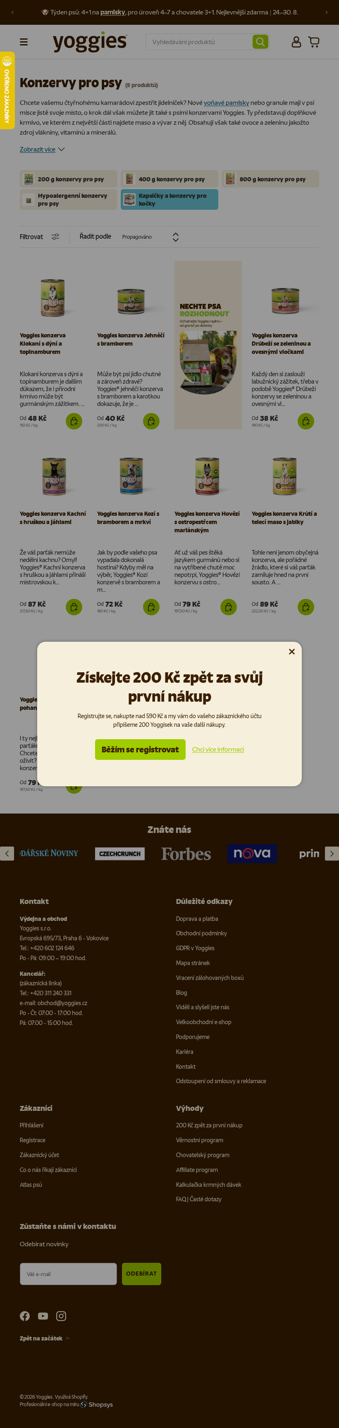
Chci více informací (218, 749)
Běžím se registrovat (140, 749)
